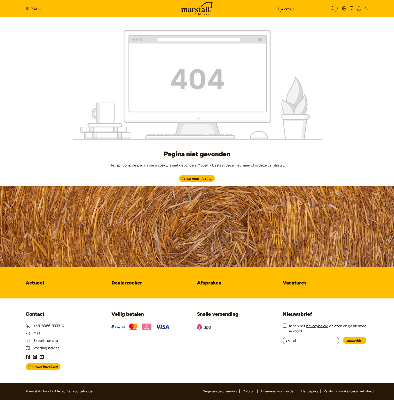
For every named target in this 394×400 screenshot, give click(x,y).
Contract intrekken (43, 367)
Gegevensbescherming (220, 391)
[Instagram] (35, 357)
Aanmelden (355, 340)
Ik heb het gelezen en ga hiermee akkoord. (327, 328)
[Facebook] (28, 357)
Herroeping (309, 391)
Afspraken (209, 283)
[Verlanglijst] (351, 8)
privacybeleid (317, 326)
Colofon (248, 391)
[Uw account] (359, 8)
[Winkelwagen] (366, 8)
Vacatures (295, 283)
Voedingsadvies (46, 348)
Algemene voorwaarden (277, 391)
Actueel (35, 283)
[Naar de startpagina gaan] (197, 8)
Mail (36, 333)
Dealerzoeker (126, 283)
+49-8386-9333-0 (48, 326)
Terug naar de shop (197, 178)
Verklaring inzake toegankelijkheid (348, 391)
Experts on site (45, 340)
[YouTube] (42, 357)
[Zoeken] (333, 8)
